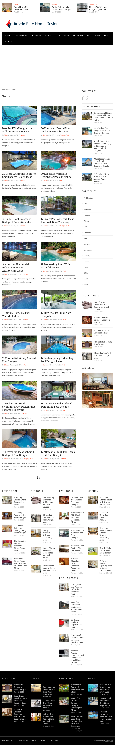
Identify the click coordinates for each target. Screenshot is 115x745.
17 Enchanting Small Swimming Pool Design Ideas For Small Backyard (18, 406)
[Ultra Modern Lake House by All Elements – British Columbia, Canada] (87, 162)
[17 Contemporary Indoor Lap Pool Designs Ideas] (58, 345)
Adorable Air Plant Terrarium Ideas (101, 331)
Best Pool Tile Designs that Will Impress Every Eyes (105, 688)
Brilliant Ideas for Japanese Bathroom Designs (102, 319)
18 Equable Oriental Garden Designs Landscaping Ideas (76, 704)
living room (21, 35)
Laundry (87, 256)
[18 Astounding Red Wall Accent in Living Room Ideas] (7, 544)
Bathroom (63, 35)
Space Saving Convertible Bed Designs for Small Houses (101, 305)
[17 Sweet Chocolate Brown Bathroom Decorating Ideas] (64, 561)
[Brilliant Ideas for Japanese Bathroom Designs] (87, 320)
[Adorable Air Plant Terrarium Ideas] (7, 7)
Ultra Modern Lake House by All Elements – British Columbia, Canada (102, 162)
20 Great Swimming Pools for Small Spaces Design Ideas (106, 716)
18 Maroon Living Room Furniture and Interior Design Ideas (20, 563)
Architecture (102, 35)
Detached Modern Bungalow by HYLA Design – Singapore (102, 130)
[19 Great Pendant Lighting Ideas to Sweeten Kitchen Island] (93, 564)
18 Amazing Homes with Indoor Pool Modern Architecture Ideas (16, 267)
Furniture (87, 233)
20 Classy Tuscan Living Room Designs (20, 515)
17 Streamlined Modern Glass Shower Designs (77, 534)
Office (86, 273)
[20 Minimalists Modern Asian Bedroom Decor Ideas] (36, 569)
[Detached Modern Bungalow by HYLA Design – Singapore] (87, 131)
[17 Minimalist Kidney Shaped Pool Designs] (19, 345)
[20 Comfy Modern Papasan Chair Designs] (64, 623)
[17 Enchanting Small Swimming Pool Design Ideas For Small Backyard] (19, 390)
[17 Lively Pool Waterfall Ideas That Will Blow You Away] (58, 205)
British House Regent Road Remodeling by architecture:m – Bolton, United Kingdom (103, 146)
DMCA (33, 741)
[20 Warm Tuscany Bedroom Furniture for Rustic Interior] (7, 712)
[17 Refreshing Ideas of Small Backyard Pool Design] (19, 438)
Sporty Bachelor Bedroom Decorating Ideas (47, 535)
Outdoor (78, 35)
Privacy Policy (21, 741)
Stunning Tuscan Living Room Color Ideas (20, 501)
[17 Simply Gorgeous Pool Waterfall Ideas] (19, 299)
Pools (23, 135)
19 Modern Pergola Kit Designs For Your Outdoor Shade (76, 607)
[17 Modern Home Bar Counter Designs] (93, 515)
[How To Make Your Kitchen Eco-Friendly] (93, 551)
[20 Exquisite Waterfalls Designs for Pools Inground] (58, 160)
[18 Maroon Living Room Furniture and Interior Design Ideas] (7, 561)
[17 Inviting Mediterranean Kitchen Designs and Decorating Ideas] (93, 531)
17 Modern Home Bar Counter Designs (104, 516)
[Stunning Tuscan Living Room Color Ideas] (7, 500)
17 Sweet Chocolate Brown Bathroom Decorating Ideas (76, 565)
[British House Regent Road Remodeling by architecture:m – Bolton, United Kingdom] (87, 144)
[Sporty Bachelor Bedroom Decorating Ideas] (36, 533)
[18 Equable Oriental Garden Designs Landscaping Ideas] (64, 701)
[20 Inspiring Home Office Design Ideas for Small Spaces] (36, 717)
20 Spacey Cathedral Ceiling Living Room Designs (20, 529)
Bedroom (36, 35)
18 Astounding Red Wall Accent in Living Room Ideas (20, 546)
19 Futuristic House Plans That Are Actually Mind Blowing (102, 177)
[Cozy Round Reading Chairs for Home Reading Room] (64, 638)
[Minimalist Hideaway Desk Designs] (87, 345)
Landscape (88, 250)
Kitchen (49, 35)
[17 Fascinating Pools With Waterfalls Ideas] (58, 251)
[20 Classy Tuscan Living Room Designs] (7, 515)
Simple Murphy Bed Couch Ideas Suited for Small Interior (49, 553)
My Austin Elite (108, 741)
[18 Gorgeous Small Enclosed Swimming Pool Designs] (58, 390)
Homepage (6, 89)
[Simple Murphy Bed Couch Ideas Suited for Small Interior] (36, 551)
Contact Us (7, 741)
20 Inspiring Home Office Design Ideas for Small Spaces (48, 719)
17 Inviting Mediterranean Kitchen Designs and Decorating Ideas (106, 534)
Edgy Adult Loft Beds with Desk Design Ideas (103, 355)
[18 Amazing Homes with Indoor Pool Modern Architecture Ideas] (19, 251)
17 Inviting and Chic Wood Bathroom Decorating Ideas (77, 517)
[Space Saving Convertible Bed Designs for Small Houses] (87, 305)
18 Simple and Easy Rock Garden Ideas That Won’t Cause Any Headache (77, 722)
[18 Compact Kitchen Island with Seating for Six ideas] (93, 500)
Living (86, 267)
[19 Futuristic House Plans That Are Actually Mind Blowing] (87, 177)
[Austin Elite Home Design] (32, 23)
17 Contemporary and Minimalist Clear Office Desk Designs (49, 689)
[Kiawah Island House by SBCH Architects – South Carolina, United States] (87, 116)
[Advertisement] (57, 64)
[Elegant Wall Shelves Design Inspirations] (82, 7)
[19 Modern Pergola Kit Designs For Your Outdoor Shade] (64, 605)
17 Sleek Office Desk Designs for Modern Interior (49, 704)
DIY (21, 5)
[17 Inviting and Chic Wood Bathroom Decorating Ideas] (64, 515)
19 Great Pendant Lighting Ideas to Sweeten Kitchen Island (106, 566)
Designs (16, 5)
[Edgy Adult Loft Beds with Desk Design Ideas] (87, 356)
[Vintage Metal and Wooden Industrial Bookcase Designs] (64, 587)
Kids (85, 238)
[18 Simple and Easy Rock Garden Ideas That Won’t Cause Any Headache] (64, 719)
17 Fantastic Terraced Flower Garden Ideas (77, 688)
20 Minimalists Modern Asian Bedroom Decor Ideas (49, 569)
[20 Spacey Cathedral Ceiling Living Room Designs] (7, 528)
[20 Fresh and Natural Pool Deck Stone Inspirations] (58, 115)
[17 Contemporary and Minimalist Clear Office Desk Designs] (36, 688)
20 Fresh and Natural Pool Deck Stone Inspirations (105, 701)
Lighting (87, 261)
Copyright (43, 741)
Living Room (10, 491)
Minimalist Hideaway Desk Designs (103, 343)
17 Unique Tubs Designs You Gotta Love (77, 548)
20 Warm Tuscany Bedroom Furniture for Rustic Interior (20, 714)
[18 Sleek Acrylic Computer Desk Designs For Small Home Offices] (64, 653)
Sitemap (54, 741)
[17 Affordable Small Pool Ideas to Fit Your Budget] (58, 438)
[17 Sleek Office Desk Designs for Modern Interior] (36, 703)
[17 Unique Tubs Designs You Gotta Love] (64, 548)
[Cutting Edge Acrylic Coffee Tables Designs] (45, 7)
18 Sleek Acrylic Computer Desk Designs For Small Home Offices (77, 656)
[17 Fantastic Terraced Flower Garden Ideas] (64, 688)
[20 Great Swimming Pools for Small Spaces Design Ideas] (19, 160)
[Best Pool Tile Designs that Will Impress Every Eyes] (19, 115)
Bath (85, 204)
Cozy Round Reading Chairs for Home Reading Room (77, 638)
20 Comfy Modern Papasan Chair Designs (77, 623)
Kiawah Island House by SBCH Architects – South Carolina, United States (103, 116)
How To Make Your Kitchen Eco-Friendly (105, 550)
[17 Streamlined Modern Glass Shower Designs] (64, 533)
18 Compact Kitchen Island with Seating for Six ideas (106, 501)
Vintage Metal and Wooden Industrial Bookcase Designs (77, 589)
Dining (86, 221)
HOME (7, 35)
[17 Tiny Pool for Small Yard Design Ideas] (58, 299)
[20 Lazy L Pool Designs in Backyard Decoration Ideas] (19, 205)
